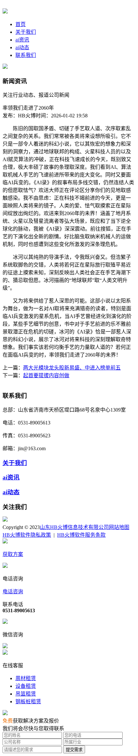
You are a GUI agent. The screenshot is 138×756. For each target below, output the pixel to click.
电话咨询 (13, 591)
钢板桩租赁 (28, 701)
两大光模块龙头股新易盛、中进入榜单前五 (72, 367)
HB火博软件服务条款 (81, 535)
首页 (20, 24)
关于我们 (25, 32)
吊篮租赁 (25, 694)
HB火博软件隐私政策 (27, 535)
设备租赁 (25, 686)
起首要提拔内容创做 (46, 375)
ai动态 (22, 47)
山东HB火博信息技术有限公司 (74, 527)
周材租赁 (25, 678)
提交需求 (74, 749)
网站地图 (119, 527)
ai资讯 (22, 39)
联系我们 (25, 55)
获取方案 (13, 554)
